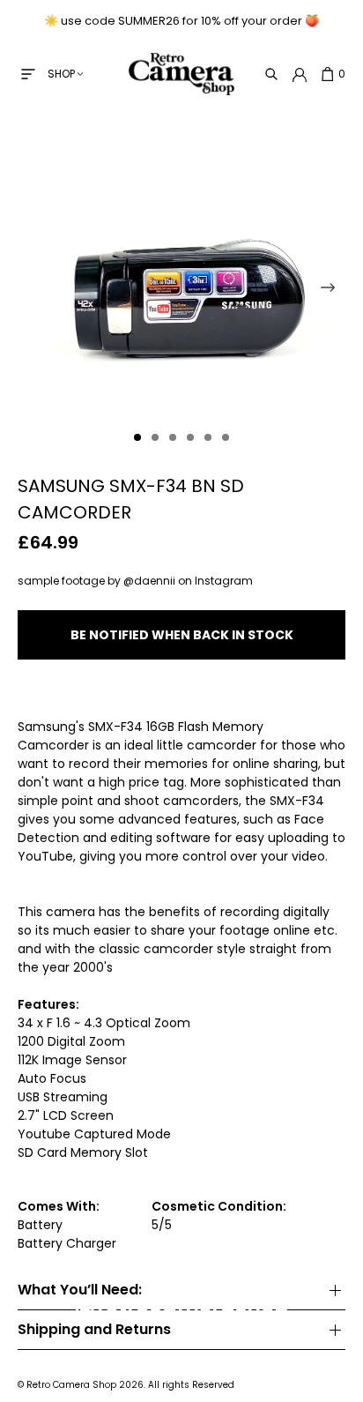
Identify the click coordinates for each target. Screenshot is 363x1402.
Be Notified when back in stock (181, 635)
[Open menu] (28, 74)
